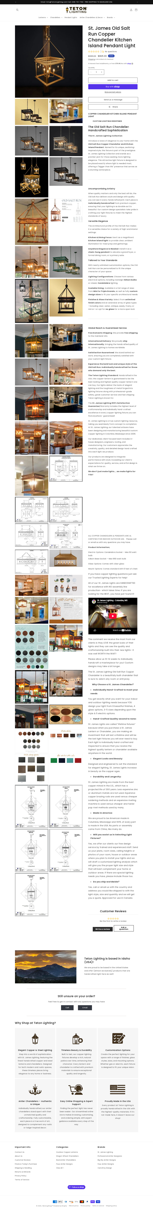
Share (115, 107)
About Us (18, 1156)
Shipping (91, 59)
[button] (17, 9)
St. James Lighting (105, 1152)
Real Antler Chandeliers (66, 1160)
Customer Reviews (23, 1160)
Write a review (102, 929)
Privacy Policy (20, 1176)
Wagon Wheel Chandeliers (67, 1156)
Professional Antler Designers (110, 1156)
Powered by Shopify (60, 1206)
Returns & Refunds (22, 1172)
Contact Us (19, 1152)
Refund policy (74, 1206)
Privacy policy (85, 1206)
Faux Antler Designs (64, 1164)
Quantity (91, 68)
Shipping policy (111, 1206)
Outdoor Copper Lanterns (67, 1152)
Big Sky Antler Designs (107, 1160)
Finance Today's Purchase (26, 1164)
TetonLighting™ (47, 1206)
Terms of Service (22, 1180)
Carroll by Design (105, 1168)
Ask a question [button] (123, 928)
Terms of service (98, 1206)
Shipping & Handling (23, 1168)
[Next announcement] (137, 2)
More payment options (113, 92)
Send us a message (113, 99)
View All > (60, 1168)
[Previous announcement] (15, 2)
